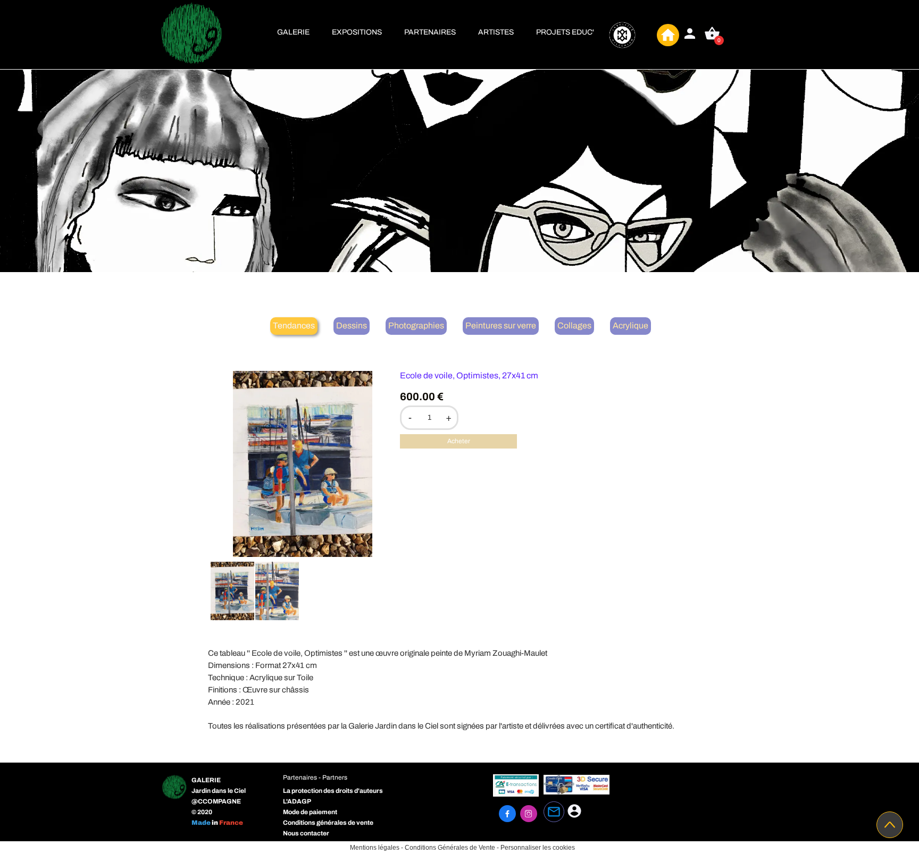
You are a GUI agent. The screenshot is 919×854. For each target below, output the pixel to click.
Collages (574, 325)
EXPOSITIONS (357, 32)
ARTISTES (496, 32)
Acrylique (630, 325)
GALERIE (293, 32)
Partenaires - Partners (315, 777)
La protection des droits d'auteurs (333, 790)
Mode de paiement (310, 812)
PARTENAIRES (430, 32)
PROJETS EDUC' (565, 32)
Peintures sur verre (500, 325)
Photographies (416, 325)
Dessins (351, 325)
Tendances (294, 325)
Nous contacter (306, 833)
